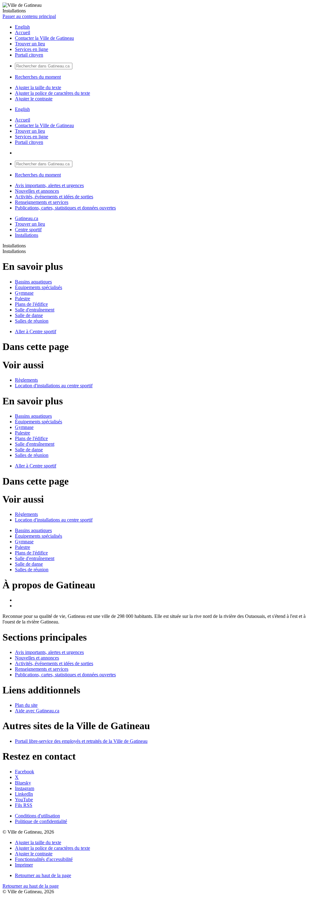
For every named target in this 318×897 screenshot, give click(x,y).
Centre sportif (28, 229)
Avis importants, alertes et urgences (49, 185)
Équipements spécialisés (38, 287)
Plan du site (26, 705)
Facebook (24, 771)
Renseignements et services (41, 202)
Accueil (22, 32)
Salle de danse (29, 315)
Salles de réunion (31, 321)
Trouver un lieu (30, 43)
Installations (26, 235)
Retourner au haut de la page (43, 875)
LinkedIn (24, 794)
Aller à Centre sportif (35, 331)
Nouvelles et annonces (37, 191)
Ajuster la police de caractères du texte (52, 93)
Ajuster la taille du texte (38, 87)
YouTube (24, 799)
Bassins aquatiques (33, 281)
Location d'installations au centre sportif (54, 385)
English (22, 27)
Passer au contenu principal (29, 16)
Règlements (26, 380)
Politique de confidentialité (41, 821)
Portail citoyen (29, 55)
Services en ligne (31, 49)
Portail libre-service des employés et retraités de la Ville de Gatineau (81, 741)
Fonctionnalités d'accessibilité (44, 859)
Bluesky (23, 782)
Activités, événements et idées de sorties (54, 196)
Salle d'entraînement (34, 309)
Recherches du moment (38, 77)
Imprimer (24, 864)
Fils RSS (23, 805)
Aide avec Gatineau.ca (37, 710)
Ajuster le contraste (33, 98)
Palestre (22, 298)
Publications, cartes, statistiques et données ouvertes (65, 207)
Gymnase (24, 293)
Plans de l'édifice (31, 304)
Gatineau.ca (26, 218)
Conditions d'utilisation (37, 815)
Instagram (24, 788)
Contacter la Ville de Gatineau (44, 38)
